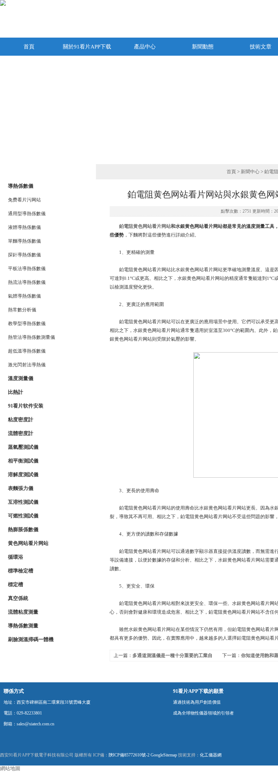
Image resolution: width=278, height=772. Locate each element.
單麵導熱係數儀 (24, 241)
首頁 (29, 47)
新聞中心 (250, 171)
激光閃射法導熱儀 (27, 364)
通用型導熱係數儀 (27, 213)
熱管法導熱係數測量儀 (31, 337)
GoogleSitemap (164, 755)
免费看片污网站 (24, 199)
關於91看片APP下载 (87, 47)
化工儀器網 (211, 755)
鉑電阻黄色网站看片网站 (145, 226)
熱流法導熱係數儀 (27, 282)
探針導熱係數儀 (24, 254)
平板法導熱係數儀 (27, 268)
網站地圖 (10, 768)
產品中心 (145, 47)
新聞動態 (203, 47)
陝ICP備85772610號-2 (129, 755)
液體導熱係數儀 (24, 227)
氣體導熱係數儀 (24, 296)
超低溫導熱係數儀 (27, 351)
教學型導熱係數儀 (27, 323)
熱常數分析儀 (22, 309)
